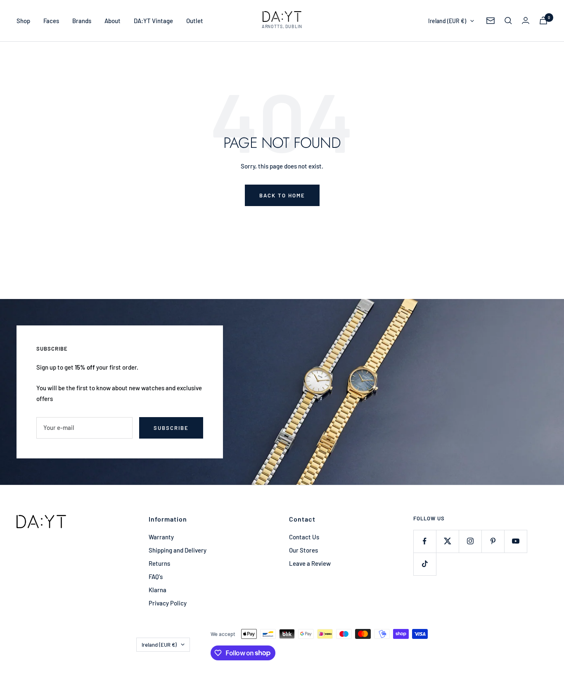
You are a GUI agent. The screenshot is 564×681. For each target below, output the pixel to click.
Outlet (194, 20)
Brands (81, 20)
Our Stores (303, 550)
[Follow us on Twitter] (447, 541)
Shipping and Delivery (177, 550)
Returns (159, 563)
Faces (51, 20)
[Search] (508, 20)
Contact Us (304, 537)
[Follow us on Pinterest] (492, 541)
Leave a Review (310, 563)
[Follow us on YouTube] (515, 541)
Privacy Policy (168, 603)
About (112, 20)
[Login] (525, 20)
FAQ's (156, 576)
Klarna (157, 589)
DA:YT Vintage (153, 20)
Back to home (282, 195)
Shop (23, 20)
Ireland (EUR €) (447, 20)
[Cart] (543, 20)
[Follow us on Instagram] (470, 541)
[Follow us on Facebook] (424, 541)
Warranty (161, 537)
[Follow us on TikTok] (424, 564)
